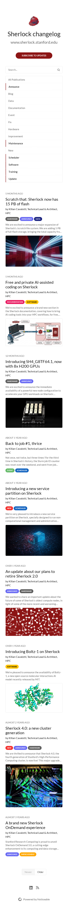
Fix (10, 122)
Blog (10, 93)
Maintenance (16, 143)
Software (13, 164)
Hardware (13, 129)
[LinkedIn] (32, 887)
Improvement (15, 136)
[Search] (58, 69)
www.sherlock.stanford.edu (34, 42)
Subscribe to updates (34, 55)
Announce (14, 86)
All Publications (16, 79)
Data (11, 100)
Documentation (16, 107)
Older (40, 871)
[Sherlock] (34, 22)
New (10, 150)
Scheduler (14, 157)
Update (13, 178)
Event (11, 115)
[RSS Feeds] (37, 887)
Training (13, 171)
